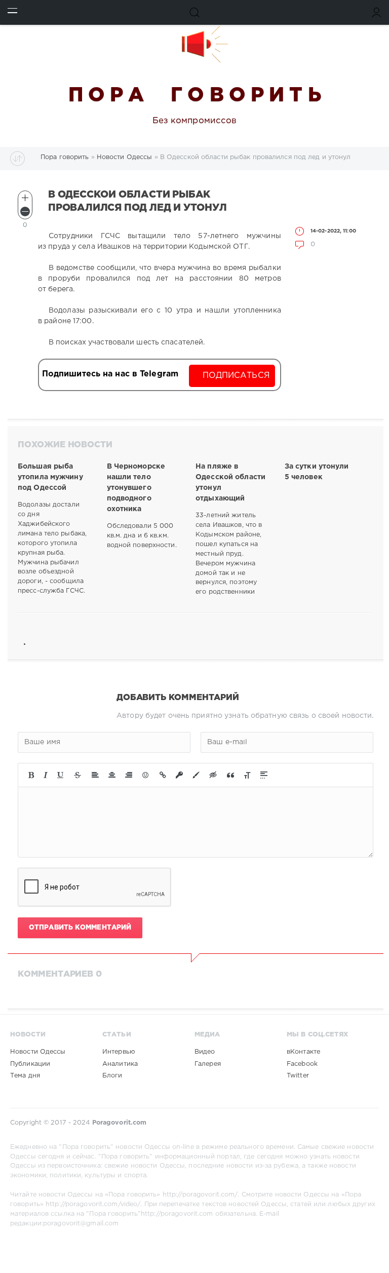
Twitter (298, 1075)
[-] (25, 211)
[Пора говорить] (194, 44)
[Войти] (376, 12)
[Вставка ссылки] (162, 775)
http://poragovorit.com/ (200, 1195)
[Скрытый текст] (213, 775)
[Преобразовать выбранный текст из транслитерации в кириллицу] (247, 775)
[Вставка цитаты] (230, 775)
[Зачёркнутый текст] (77, 775)
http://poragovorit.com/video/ (93, 1204)
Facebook (302, 1064)
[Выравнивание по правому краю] (128, 775)
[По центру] (112, 775)
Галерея (207, 1064)
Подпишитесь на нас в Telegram (110, 374)
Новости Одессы (38, 1052)
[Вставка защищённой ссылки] (179, 775)
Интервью (118, 1052)
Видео (204, 1052)
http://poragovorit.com (177, 1214)
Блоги (112, 1075)
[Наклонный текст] (45, 775)
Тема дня (25, 1075)
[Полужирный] (31, 775)
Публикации (30, 1064)
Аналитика (120, 1064)
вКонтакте (303, 1052)
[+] (25, 198)
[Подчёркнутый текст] (60, 775)
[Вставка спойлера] (264, 775)
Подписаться (236, 375)
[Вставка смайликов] (145, 775)
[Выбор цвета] (196, 775)
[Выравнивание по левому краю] (95, 775)
